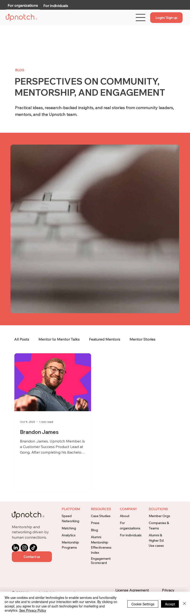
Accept (170, 604)
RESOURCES (101, 509)
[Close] (184, 603)
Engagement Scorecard (101, 560)
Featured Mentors (104, 339)
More (134, 339)
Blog (94, 530)
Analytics (69, 535)
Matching (69, 528)
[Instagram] (24, 547)
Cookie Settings (142, 604)
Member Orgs (159, 516)
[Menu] (141, 17)
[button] (32, 556)
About (124, 516)
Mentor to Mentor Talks (59, 339)
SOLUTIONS (158, 509)
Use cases (156, 545)
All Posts (21, 339)
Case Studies (101, 516)
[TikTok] (33, 547)
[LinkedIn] (15, 547)
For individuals (131, 535)
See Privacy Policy (32, 610)
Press (95, 523)
